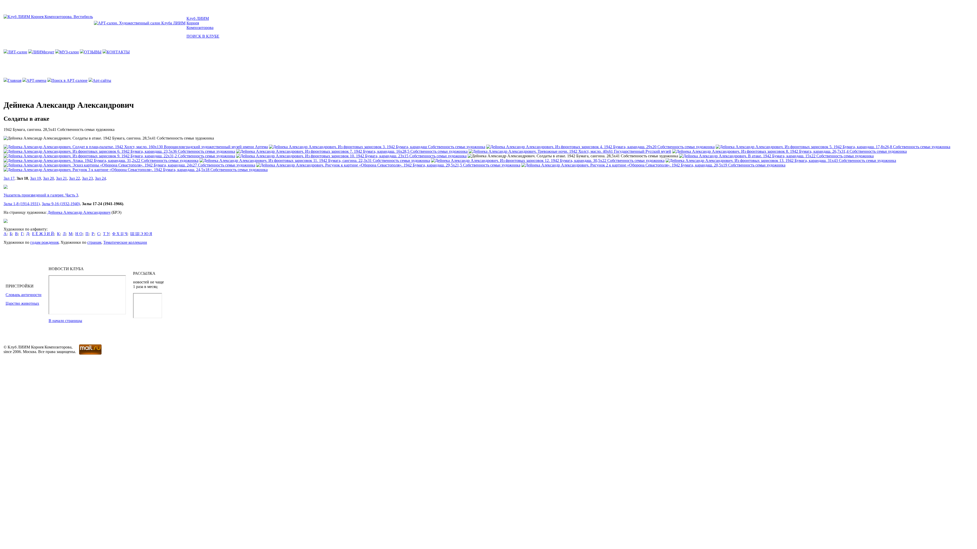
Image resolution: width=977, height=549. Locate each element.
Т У (106, 234)
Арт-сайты (102, 80)
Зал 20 (48, 178)
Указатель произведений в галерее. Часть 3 (41, 195)
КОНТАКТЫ (118, 52)
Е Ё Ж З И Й (43, 234)
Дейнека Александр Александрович (79, 212)
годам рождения (44, 242)
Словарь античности (23, 295)
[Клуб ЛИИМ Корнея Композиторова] (48, 16)
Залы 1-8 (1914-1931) (22, 204)
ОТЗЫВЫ (93, 52)
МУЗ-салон (69, 52)
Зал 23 (87, 178)
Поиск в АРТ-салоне (69, 80)
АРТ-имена (36, 80)
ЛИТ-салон (17, 52)
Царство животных (22, 303)
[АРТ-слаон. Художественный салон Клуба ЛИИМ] (139, 23)
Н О (78, 234)
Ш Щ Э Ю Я (141, 234)
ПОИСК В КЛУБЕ (202, 36)
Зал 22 (74, 178)
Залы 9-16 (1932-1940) (61, 204)
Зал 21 (61, 178)
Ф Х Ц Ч (119, 234)
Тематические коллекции (125, 242)
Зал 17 (9, 178)
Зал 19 (35, 178)
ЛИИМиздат (43, 52)
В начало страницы (65, 320)
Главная (14, 80)
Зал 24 (100, 178)
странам (94, 242)
